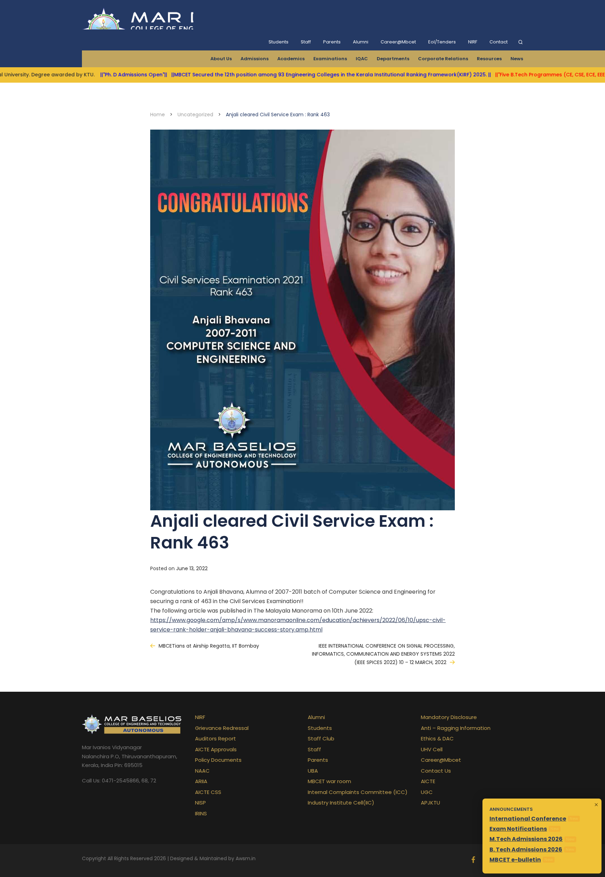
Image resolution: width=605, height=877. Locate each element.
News (516, 58)
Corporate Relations (443, 58)
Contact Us (436, 770)
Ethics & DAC (437, 738)
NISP (200, 802)
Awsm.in (246, 858)
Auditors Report (215, 738)
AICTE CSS (208, 792)
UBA (313, 770)
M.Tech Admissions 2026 (526, 839)
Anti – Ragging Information (456, 728)
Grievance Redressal (222, 728)
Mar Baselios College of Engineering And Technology (137, 16)
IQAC (362, 58)
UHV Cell (432, 749)
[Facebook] (473, 860)
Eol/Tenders (442, 42)
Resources (489, 58)
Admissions (255, 58)
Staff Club (321, 738)
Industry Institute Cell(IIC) (341, 802)
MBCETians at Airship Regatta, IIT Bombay (209, 645)
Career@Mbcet (398, 42)
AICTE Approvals (216, 749)
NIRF (472, 42)
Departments (393, 58)
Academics (291, 58)
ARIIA (201, 781)
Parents (332, 42)
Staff (306, 42)
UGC (427, 792)
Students (278, 42)
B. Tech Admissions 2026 (525, 849)
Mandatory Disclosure (449, 717)
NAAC (202, 770)
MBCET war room (329, 781)
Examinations (330, 58)
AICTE (428, 781)
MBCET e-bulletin (515, 859)
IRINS (201, 813)
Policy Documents (218, 760)
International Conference (527, 818)
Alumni (360, 42)
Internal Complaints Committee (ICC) (358, 792)
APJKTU (430, 802)
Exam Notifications (518, 829)
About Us (221, 58)
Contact (498, 42)
